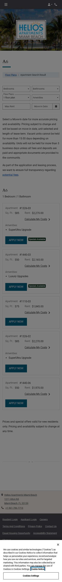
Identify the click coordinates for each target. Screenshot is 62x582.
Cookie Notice (37, 569)
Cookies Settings (31, 575)
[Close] (58, 544)
